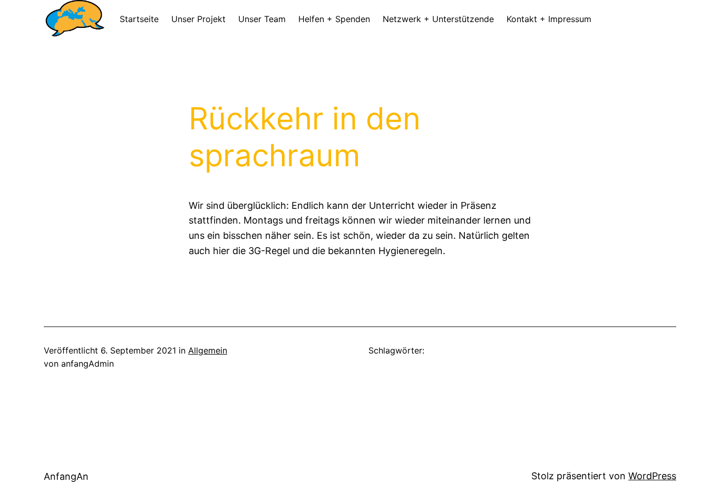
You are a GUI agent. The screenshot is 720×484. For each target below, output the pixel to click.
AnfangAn (66, 476)
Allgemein (207, 350)
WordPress (652, 475)
